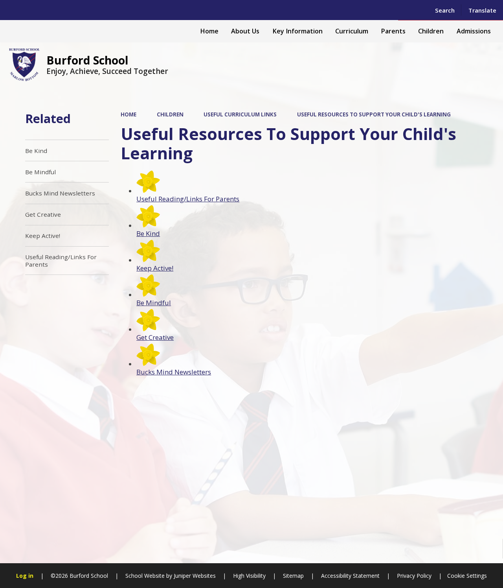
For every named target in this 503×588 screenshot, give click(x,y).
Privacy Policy (414, 575)
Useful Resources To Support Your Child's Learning (374, 114)
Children (170, 114)
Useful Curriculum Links (240, 114)
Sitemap (293, 575)
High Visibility (249, 575)
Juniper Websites (194, 575)
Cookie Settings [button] (467, 575)
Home (128, 114)
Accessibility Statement (350, 575)
